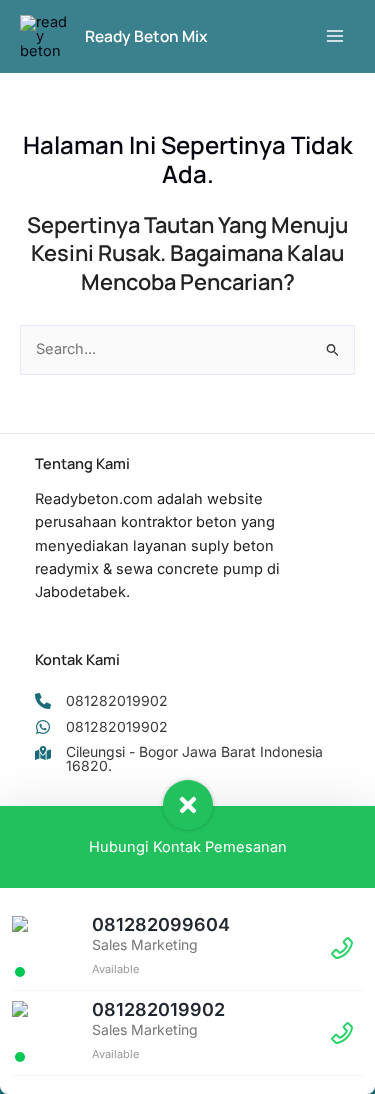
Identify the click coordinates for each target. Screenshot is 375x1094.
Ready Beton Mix (146, 36)
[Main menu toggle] (335, 36)
